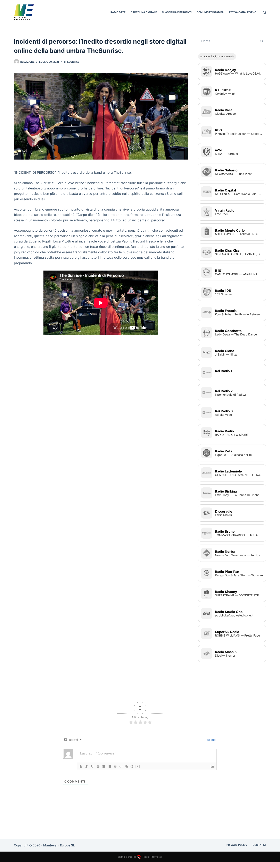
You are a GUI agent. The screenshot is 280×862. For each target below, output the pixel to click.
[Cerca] (264, 12)
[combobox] (228, 41)
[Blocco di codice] (121, 766)
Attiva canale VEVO (242, 12)
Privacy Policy (237, 844)
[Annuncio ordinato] (104, 766)
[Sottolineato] (92, 766)
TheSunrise (71, 61)
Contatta (259, 844)
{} (132, 766)
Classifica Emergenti (176, 12)
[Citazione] (115, 766)
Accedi (211, 739)
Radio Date (117, 12)
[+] (137, 766)
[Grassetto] (81, 766)
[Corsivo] (86, 766)
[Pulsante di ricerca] (262, 41)
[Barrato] (98, 766)
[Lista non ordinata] (109, 766)
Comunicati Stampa (210, 12)
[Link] (127, 766)
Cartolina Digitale (144, 12)
